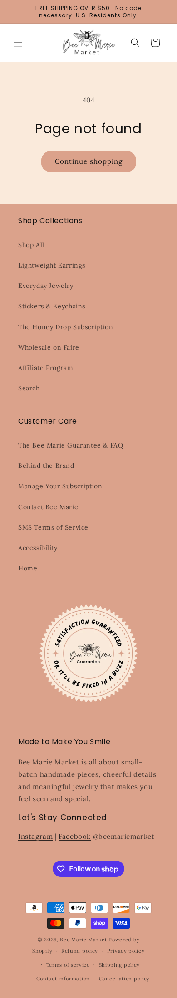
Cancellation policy (124, 978)
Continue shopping (89, 161)
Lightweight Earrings (51, 265)
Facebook (75, 836)
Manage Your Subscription (60, 486)
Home (27, 568)
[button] (18, 43)
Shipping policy (119, 965)
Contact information (63, 978)
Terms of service (68, 965)
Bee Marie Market (83, 939)
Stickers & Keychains (51, 306)
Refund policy (79, 951)
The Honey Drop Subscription (65, 327)
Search (29, 388)
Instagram (35, 836)
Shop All (31, 245)
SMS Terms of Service (53, 527)
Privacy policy (126, 951)
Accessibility (38, 548)
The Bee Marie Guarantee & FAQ (70, 445)
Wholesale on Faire (48, 347)
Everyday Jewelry (46, 286)
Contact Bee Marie (48, 507)
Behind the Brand (46, 466)
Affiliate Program (45, 368)
